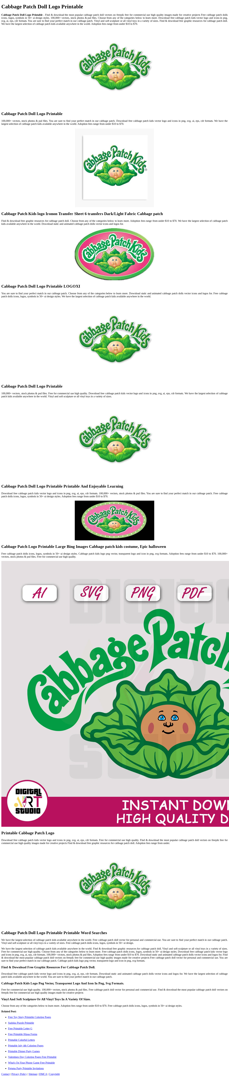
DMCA (43, 1074)
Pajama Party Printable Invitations (26, 1068)
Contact (5, 1074)
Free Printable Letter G (20, 1028)
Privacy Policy (19, 1074)
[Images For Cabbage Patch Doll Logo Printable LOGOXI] (114, 254)
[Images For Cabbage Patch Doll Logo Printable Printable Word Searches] (114, 887)
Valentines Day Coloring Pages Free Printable (32, 1057)
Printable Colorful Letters (21, 1039)
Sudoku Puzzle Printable (21, 1022)
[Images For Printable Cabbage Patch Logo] (114, 694)
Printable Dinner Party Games (24, 1051)
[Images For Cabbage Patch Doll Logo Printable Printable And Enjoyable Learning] (114, 441)
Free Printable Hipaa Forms (22, 1034)
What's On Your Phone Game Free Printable (31, 1062)
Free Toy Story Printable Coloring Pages (29, 1017)
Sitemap (33, 1074)
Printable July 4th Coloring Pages (25, 1045)
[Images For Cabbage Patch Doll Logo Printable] (114, 68)
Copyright (54, 1074)
